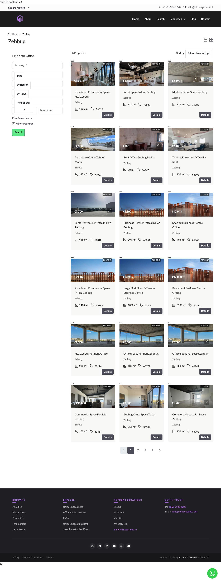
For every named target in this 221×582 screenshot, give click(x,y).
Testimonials (19, 524)
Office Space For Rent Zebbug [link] (140, 353)
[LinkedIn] (107, 546)
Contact (205, 19)
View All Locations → (125, 529)
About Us (17, 507)
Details (108, 114)
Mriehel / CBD (121, 524)
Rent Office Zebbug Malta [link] (138, 157)
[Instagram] (99, 546)
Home (135, 19)
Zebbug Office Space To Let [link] (139, 414)
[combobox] (198, 57)
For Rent (107, 64)
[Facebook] (92, 546)
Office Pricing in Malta (75, 512)
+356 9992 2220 (177, 507)
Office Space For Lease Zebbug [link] (190, 353)
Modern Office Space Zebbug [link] (189, 92)
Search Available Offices (76, 529)
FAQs (66, 518)
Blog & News (19, 512)
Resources (176, 19)
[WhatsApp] (128, 546)
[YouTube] (114, 546)
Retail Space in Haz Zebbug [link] (139, 92)
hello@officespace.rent (184, 511)
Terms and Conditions (32, 557)
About (148, 19)
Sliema (117, 507)
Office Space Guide (73, 507)
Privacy (15, 557)
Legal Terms (18, 529)
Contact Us (18, 518)
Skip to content (9, 2)
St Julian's (119, 512)
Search (161, 19)
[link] (93, 79)
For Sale (107, 386)
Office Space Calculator (75, 524)
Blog (193, 19)
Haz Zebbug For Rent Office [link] (91, 353)
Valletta (118, 518)
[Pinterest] (121, 546)
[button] (205, 40)
